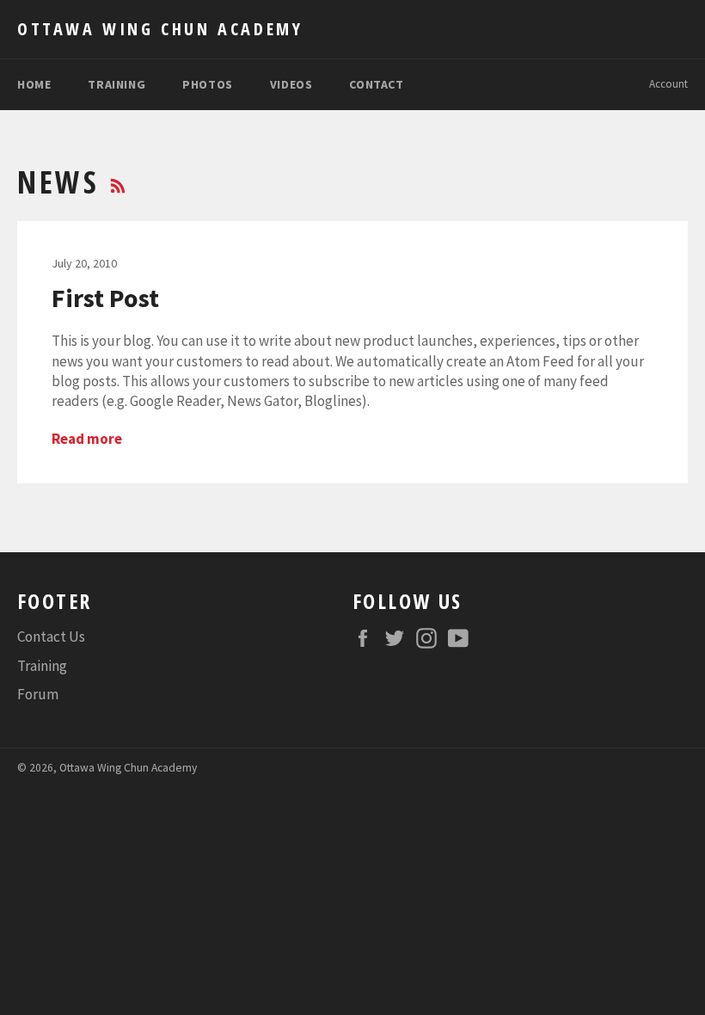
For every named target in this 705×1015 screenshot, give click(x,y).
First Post (105, 297)
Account (668, 84)
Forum (37, 694)
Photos (207, 84)
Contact (376, 84)
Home (34, 84)
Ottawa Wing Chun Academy (160, 28)
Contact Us (51, 636)
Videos (291, 84)
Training (116, 84)
